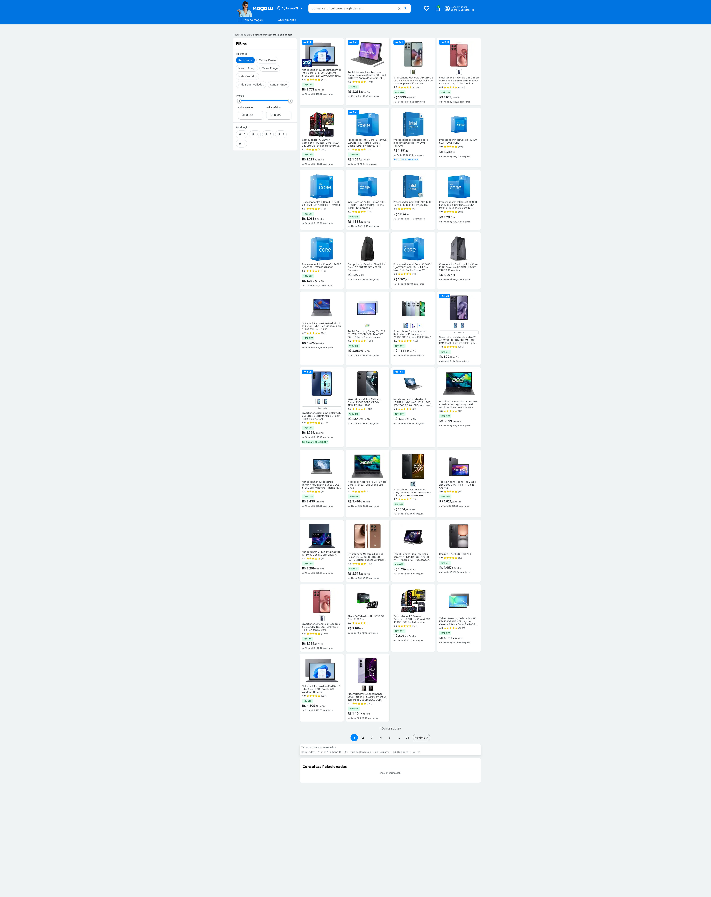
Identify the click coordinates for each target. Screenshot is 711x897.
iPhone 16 (335, 752)
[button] (399, 8)
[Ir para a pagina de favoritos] (426, 8)
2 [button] (363, 737)
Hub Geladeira (400, 752)
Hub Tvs (415, 752)
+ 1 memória (459, 332)
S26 (346, 752)
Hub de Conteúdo (361, 752)
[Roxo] (413, 325)
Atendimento (287, 20)
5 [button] (389, 737)
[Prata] (367, 325)
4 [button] (381, 737)
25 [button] (407, 737)
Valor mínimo (245, 107)
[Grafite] (459, 72)
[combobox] (359, 8)
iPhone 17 (322, 752)
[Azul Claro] (462, 325)
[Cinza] (318, 401)
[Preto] (325, 401)
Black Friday (308, 752)
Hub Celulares (381, 752)
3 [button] (372, 737)
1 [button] (354, 737)
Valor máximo (273, 107)
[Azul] (406, 325)
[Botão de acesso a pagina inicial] (255, 8)
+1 (420, 325)
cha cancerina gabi (390, 773)
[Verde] (413, 72)
